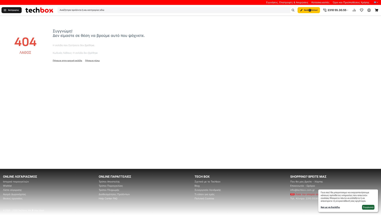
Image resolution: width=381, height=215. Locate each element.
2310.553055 (313, 198)
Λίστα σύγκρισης (12, 189)
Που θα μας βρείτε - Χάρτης (306, 181)
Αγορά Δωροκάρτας (14, 194)
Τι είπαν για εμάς (205, 194)
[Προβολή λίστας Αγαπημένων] (362, 10)
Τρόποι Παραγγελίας (111, 185)
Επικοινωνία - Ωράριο (302, 185)
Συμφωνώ (368, 207)
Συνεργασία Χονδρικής (208, 189)
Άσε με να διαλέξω (330, 207)
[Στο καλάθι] (377, 10)
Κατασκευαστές (320, 2)
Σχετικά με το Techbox (208, 181)
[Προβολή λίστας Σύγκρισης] (354, 10)
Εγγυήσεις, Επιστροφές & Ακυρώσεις (287, 2)
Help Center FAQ (108, 198)
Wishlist (7, 185)
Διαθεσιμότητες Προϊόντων (114, 194)
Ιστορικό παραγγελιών (16, 181)
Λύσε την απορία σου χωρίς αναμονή (314, 194)
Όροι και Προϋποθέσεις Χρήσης (351, 2)
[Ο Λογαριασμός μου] (369, 10)
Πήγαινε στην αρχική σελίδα (67, 60)
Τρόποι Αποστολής (109, 181)
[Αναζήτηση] (293, 10)
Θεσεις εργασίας (13, 198)
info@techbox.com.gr (302, 189)
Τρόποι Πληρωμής (109, 189)
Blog (197, 185)
